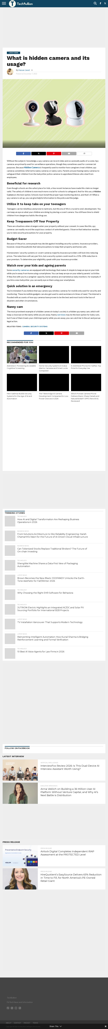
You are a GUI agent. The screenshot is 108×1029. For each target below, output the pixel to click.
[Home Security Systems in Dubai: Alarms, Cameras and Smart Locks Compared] (54, 355)
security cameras (20, 270)
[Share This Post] (38, 153)
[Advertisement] (54, 27)
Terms (35, 1023)
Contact (17, 1023)
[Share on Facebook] (23, 153)
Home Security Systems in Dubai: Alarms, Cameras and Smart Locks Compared (53, 368)
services (61, 314)
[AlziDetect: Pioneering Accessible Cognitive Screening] (22, 355)
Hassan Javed (24, 70)
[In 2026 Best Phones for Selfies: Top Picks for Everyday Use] (86, 355)
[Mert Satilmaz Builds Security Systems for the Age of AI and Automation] (22, 383)
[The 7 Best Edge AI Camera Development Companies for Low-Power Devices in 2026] (54, 383)
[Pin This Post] (53, 153)
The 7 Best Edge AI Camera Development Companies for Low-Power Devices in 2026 (54, 396)
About (8, 1023)
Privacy (27, 1023)
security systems (38, 327)
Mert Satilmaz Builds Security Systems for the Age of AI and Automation (19, 396)
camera (26, 327)
